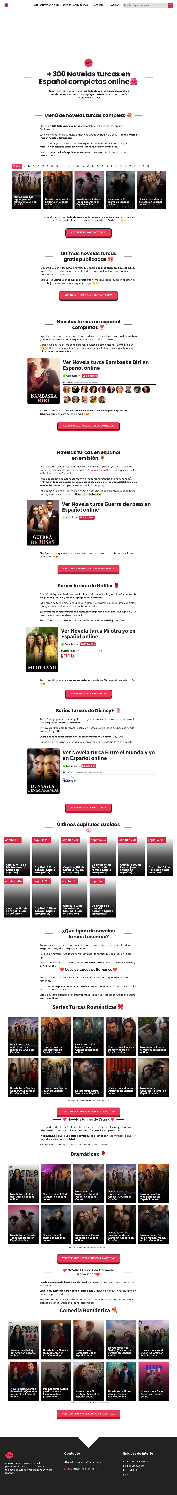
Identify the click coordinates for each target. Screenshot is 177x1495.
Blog (125, 1474)
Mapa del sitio (131, 1470)
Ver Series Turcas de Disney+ (88, 807)
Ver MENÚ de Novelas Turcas (88, 232)
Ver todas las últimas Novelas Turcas (88, 295)
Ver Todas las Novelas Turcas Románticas (88, 1111)
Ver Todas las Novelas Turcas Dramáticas (88, 1258)
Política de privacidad (135, 1461)
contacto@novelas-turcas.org (83, 1468)
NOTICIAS (114, 5)
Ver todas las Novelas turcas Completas (88, 426)
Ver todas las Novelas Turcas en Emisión (88, 568)
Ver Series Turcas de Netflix (88, 693)
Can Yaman (89, 470)
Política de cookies (133, 1466)
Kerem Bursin (105, 470)
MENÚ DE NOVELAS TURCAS (46, 5)
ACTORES (98, 5)
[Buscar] (170, 5)
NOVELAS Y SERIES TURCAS (75, 5)
